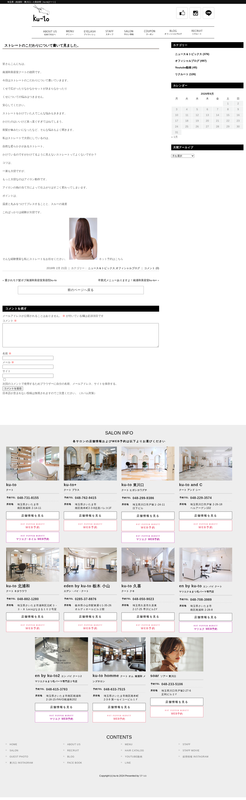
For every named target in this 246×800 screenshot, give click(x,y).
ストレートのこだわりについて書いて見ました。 (42, 45)
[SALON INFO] (129, 32)
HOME (13, 744)
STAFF (186, 744)
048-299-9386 (143, 498)
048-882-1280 (28, 599)
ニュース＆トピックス (101, 268)
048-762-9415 (85, 497)
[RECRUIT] (197, 32)
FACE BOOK (74, 762)
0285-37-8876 (85, 599)
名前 (6, 353)
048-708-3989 (201, 599)
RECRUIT (73, 750)
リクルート (182, 74)
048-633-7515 (114, 689)
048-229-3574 (201, 497)
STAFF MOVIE (191, 750)
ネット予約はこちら (111, 258)
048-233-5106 (172, 684)
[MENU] (70, 32)
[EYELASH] (89, 32)
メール (8, 362)
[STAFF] (109, 32)
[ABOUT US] (50, 32)
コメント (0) (151, 268)
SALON (14, 750)
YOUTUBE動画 (133, 756)
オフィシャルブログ (128, 268)
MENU (129, 744)
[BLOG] (173, 32)
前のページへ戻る (81, 290)
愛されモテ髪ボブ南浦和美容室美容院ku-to (31, 280)
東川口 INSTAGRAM (21, 762)
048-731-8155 (28, 497)
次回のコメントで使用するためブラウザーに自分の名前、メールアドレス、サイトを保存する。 (60, 383)
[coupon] (149, 32)
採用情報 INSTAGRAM (196, 756)
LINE (128, 762)
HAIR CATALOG (134, 750)
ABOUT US (74, 744)
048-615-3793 (57, 689)
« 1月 (174, 136)
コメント (9, 320)
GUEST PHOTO (19, 756)
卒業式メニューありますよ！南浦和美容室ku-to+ (127, 280)
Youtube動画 (183, 67)
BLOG (70, 756)
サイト (6, 371)
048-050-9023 (143, 599)
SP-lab (143, 776)
